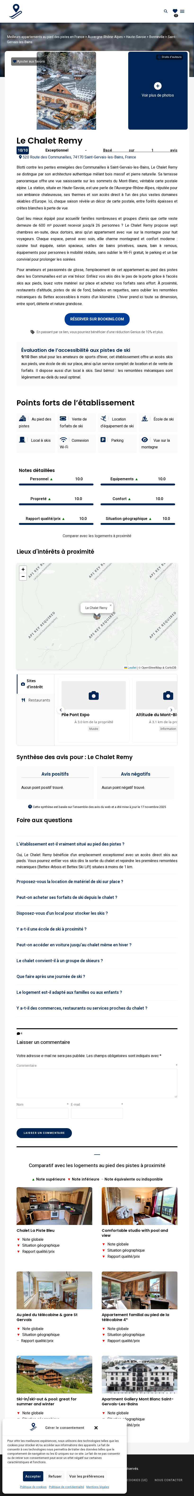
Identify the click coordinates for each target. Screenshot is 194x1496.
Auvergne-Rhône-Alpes (105, 36)
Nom (43, 1104)
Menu (182, 11)
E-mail (97, 1104)
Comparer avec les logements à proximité (97, 536)
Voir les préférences (86, 1476)
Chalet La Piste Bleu (35, 1230)
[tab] (97, 844)
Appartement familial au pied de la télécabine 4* (135, 1317)
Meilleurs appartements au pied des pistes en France (45, 36)
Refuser (55, 1476)
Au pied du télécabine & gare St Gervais (47, 1317)
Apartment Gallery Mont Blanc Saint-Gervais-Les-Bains (137, 1402)
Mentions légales (97, 1487)
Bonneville (156, 36)
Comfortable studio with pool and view (135, 1233)
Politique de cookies (33, 1487)
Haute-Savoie (136, 36)
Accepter (33, 1476)
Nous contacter (169, 1480)
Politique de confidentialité (66, 1487)
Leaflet (132, 667)
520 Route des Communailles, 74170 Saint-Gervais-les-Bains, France (79, 157)
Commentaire (97, 1065)
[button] (96, 1427)
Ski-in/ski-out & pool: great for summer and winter (47, 1402)
